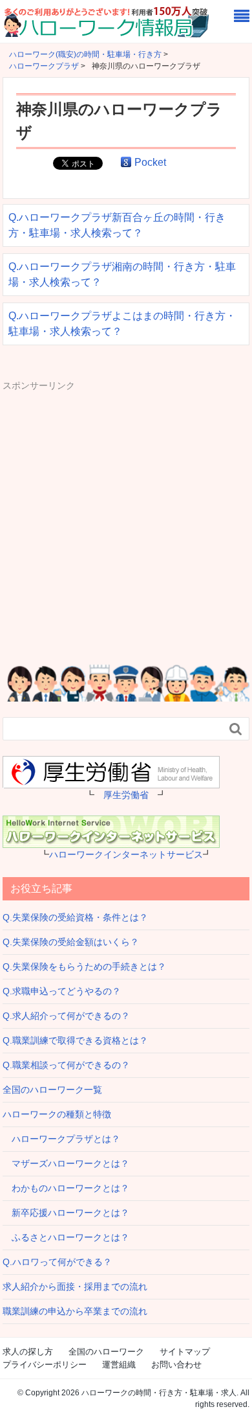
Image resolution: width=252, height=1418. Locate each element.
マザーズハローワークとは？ (66, 1163)
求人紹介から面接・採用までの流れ (75, 1286)
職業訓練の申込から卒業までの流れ (75, 1311)
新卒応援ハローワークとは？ (66, 1212)
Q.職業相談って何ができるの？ (66, 1065)
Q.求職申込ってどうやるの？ (62, 991)
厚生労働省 (126, 795)
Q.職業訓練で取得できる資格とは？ (75, 1040)
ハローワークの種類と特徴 (57, 1114)
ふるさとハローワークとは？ (66, 1237)
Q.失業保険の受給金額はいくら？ (71, 942)
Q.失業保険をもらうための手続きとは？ (84, 966)
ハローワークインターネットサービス (126, 854)
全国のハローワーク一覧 (52, 1089)
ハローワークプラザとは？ (61, 1139)
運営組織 (119, 1364)
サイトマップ (185, 1351)
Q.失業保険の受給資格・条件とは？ (75, 917)
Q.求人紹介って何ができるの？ (66, 1016)
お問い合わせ (176, 1364)
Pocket (150, 162)
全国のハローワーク (106, 1351)
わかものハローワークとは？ (66, 1188)
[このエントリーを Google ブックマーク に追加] (126, 162)
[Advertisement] (126, 519)
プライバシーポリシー (45, 1364)
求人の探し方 (28, 1351)
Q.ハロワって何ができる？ (57, 1262)
